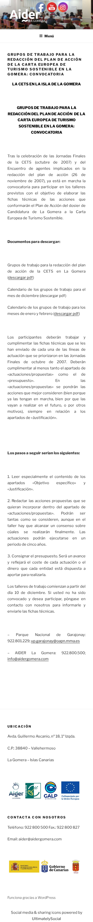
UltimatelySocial (46, 919)
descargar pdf (20, 277)
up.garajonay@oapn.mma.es (55, 641)
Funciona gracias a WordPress (31, 897)
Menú (49, 36)
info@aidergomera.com (28, 659)
